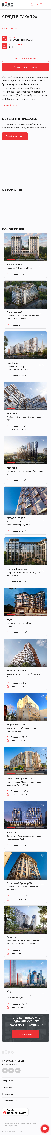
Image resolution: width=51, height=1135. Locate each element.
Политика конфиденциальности (24, 1123)
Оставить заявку (25, 1034)
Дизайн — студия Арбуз (10, 1126)
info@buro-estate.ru (10, 1065)
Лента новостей (10, 1101)
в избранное (11, 28)
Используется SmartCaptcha (12, 1131)
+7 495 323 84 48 (13, 1061)
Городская (7, 1087)
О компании (7, 1094)
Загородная (7, 1081)
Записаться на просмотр (25, 67)
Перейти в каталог (15, 136)
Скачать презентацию (25, 58)
